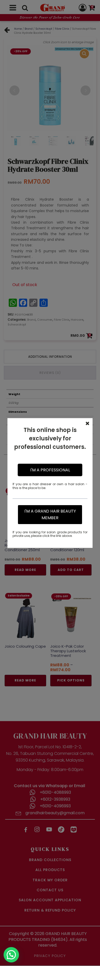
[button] (11, 954)
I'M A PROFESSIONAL (50, 470)
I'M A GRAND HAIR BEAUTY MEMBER (50, 514)
